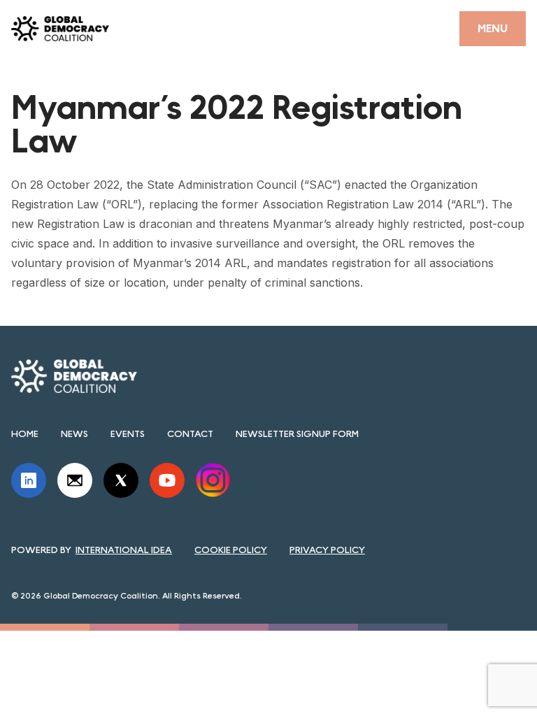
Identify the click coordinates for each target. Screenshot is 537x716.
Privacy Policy (327, 549)
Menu (493, 28)
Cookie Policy (230, 549)
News (74, 433)
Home (24, 433)
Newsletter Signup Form (297, 433)
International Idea (124, 549)
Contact (190, 433)
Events (127, 433)
